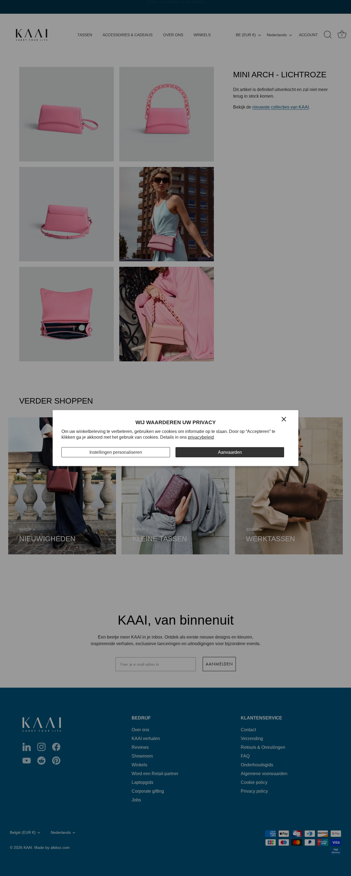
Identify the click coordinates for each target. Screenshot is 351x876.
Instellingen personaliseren (115, 452)
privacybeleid (201, 437)
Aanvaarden (230, 452)
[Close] (284, 419)
